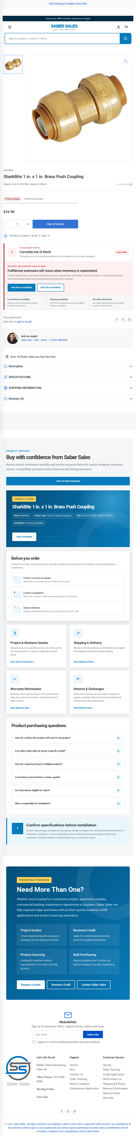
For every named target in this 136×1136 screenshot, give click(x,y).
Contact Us (76, 1074)
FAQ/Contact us (112, 1079)
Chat (36, 340)
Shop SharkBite (24, 536)
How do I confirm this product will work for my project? (42, 737)
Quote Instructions (51, 536)
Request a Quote (31, 984)
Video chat (26, 340)
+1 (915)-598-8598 (58, 340)
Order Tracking (78, 1079)
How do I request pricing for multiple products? (38, 764)
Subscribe (93, 1034)
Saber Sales (19, 1124)
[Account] (118, 27)
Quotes (107, 1065)
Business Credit (61, 984)
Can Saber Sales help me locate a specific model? (40, 751)
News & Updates (79, 1083)
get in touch (25, 321)
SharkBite (8, 170)
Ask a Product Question (68, 481)
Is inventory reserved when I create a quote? (37, 777)
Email (44, 340)
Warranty (108, 1097)
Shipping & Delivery (114, 1083)
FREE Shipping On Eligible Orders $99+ (68, 3)
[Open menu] (10, 27)
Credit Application (113, 1074)
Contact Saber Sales (94, 984)
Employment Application (84, 1088)
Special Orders (111, 1093)
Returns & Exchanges (115, 1088)
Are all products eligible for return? (32, 790)
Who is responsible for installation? (32, 803)
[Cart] (126, 27)
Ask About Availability (21, 287)
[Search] (125, 38)
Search (74, 1065)
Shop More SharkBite (51, 287)
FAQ (72, 1069)
